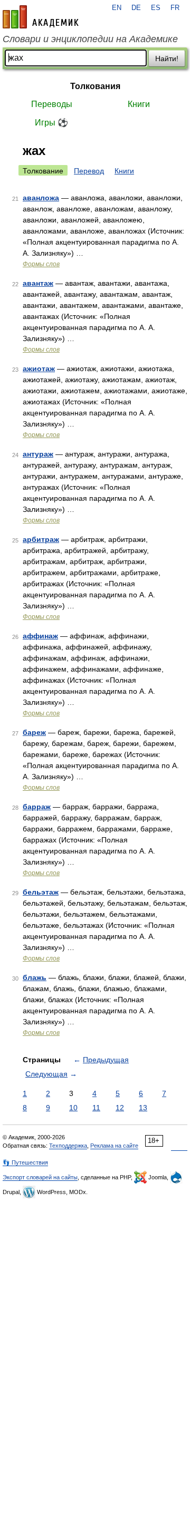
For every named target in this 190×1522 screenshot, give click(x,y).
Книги (139, 104)
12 (120, 1107)
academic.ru (41, 16)
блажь (34, 977)
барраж (37, 806)
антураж (38, 454)
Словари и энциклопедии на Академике (90, 39)
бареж (34, 732)
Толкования (95, 86)
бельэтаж (41, 892)
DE (136, 8)
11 (96, 1107)
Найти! (166, 58)
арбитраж (41, 539)
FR (174, 8)
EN (116, 8)
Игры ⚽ (51, 122)
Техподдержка (68, 1145)
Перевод (89, 171)
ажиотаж (39, 368)
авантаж (38, 283)
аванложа (41, 197)
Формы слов (41, 264)
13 (143, 1107)
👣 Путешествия (25, 1162)
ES (155, 8)
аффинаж (40, 636)
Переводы (51, 104)
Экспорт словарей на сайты (40, 1177)
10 (73, 1107)
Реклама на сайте (114, 1145)
